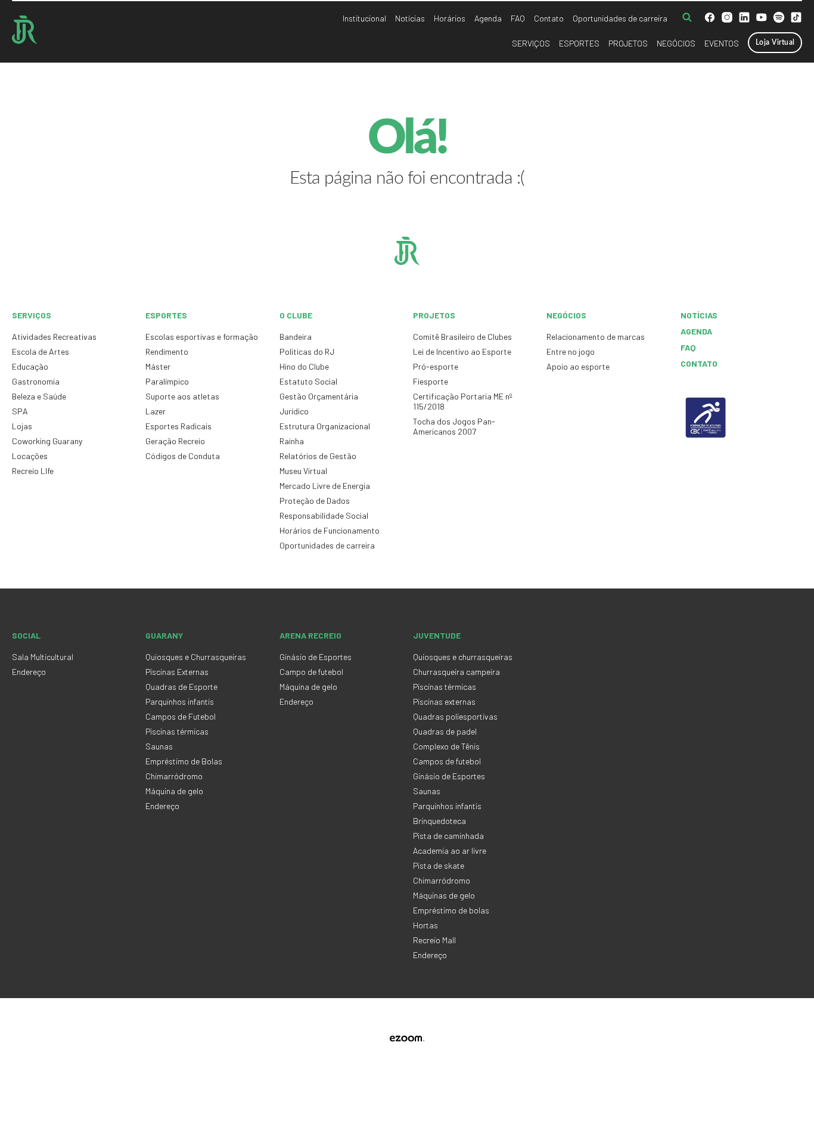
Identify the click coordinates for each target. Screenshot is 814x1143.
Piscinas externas (444, 701)
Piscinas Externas (177, 672)
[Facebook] (710, 18)
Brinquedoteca (439, 821)
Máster (157, 366)
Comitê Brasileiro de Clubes (462, 337)
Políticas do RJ (306, 351)
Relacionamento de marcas (595, 337)
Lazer (155, 411)
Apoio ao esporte (578, 366)
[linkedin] (744, 18)
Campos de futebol (447, 761)
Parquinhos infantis (179, 701)
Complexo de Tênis (446, 746)
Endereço (29, 672)
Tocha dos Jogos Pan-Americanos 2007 (454, 426)
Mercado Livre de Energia (324, 486)
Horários (449, 18)
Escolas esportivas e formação (201, 337)
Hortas (425, 925)
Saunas (159, 746)
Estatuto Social (308, 381)
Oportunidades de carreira (620, 18)
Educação (30, 366)
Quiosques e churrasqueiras (462, 657)
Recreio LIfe (33, 471)
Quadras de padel (445, 731)
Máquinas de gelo (444, 895)
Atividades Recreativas (54, 337)
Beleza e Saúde (39, 396)
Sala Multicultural (42, 657)
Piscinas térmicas (177, 731)
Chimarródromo (174, 776)
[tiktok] (796, 18)
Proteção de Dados (314, 500)
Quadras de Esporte (181, 687)
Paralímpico (167, 381)
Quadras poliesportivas (455, 716)
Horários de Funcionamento (329, 530)
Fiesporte (430, 381)
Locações (30, 456)
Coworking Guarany (47, 441)
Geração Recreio (175, 441)
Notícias (410, 18)
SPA (20, 411)
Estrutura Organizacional (324, 426)
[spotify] (779, 18)
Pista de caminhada (448, 836)
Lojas (22, 426)
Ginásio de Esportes (315, 657)
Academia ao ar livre (449, 850)
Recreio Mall (434, 940)
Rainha (291, 441)
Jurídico (294, 411)
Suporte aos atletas (182, 396)
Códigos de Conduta (182, 456)
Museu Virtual (303, 471)
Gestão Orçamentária (318, 396)
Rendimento (166, 351)
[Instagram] (727, 18)
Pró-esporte (435, 366)
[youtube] (762, 18)
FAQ (518, 18)
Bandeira (295, 337)
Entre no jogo (570, 351)
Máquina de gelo (174, 791)
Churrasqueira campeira (456, 672)
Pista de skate (438, 865)
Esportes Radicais (178, 426)
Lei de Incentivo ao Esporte (462, 351)
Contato (549, 18)
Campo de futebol (311, 672)
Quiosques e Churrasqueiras (195, 657)
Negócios (676, 43)
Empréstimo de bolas (451, 910)
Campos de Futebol (180, 716)
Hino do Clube (304, 366)
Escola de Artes (40, 351)
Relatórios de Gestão (317, 456)
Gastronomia (36, 381)
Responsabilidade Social (323, 515)
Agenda (488, 18)
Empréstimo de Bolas (183, 761)
